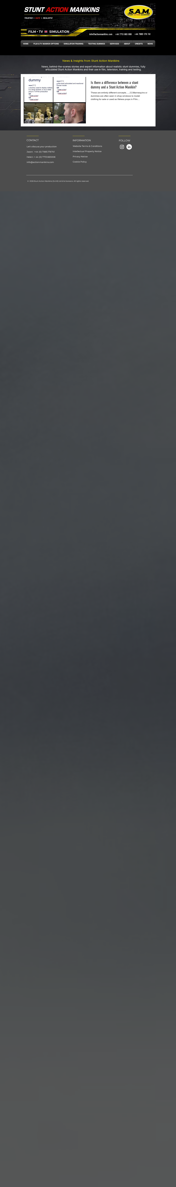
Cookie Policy (80, 161)
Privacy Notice (80, 156)
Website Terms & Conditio (86, 146)
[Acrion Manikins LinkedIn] (129, 147)
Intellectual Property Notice (87, 151)
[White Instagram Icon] (122, 147)
